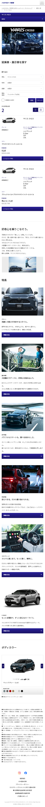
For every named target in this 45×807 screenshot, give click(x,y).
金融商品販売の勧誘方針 (22, 793)
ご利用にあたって (22, 796)
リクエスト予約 (8, 158)
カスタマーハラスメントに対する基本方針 (22, 787)
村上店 (4, 150)
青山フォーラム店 (7, 201)
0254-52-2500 (6, 153)
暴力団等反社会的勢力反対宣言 (22, 790)
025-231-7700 (6, 203)
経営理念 (22, 778)
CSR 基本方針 (22, 781)
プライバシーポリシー (22, 784)
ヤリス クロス (6, 15)
